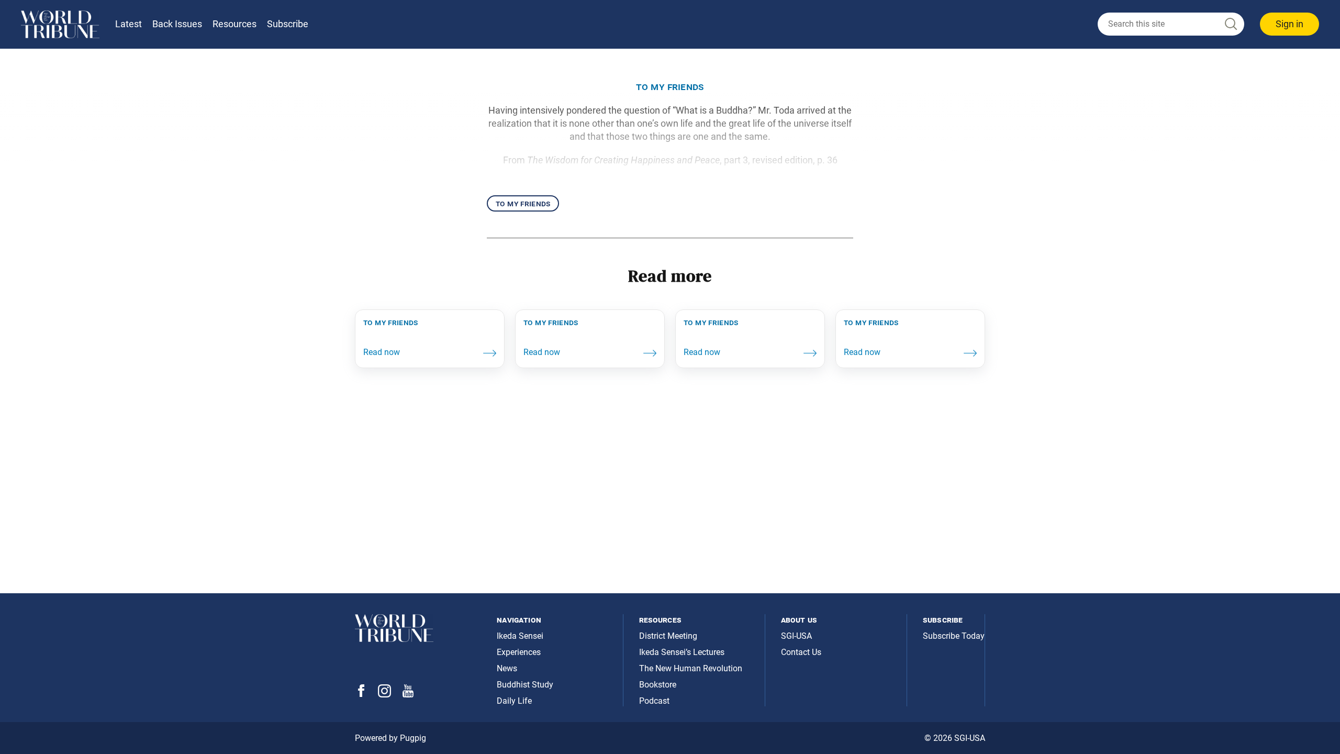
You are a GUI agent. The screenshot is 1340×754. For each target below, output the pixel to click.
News (507, 668)
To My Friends (523, 203)
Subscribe (287, 23)
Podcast (654, 701)
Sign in (1289, 23)
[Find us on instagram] (384, 695)
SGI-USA (796, 636)
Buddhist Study (525, 685)
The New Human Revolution (690, 668)
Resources (234, 23)
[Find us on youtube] (408, 695)
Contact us (801, 652)
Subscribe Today (954, 636)
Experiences (519, 652)
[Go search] (1230, 24)
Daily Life (514, 701)
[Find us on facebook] (361, 694)
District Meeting (668, 636)
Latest (128, 23)
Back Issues (177, 23)
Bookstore (657, 685)
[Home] (60, 24)
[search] (1171, 24)
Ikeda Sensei (520, 636)
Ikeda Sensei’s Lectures (681, 652)
